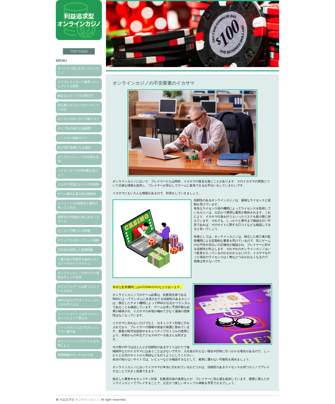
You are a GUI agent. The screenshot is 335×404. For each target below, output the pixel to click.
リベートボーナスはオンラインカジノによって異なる (78, 316)
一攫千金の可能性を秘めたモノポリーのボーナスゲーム (78, 261)
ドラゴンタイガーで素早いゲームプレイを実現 (78, 84)
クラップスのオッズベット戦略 (78, 240)
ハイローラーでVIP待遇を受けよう (78, 172)
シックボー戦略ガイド (72, 138)
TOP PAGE (79, 51)
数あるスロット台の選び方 (75, 95)
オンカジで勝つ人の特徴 (74, 230)
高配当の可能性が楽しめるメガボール (78, 219)
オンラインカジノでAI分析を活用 (78, 159)
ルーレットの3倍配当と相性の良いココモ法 (78, 205)
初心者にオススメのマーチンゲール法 (78, 107)
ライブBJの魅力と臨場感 (74, 128)
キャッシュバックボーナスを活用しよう (78, 343)
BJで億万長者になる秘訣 (74, 147)
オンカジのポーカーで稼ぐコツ (78, 118)
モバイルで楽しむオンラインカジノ (78, 70)
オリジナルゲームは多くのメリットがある (78, 288)
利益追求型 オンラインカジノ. (79, 399)
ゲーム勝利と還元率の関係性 (77, 194)
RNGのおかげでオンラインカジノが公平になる (79, 302)
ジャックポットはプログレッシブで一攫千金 (78, 329)
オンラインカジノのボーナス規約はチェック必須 (78, 275)
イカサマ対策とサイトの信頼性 (78, 184)
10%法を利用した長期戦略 (75, 249)
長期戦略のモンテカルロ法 (75, 354)
